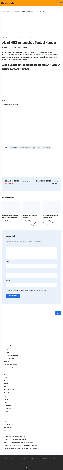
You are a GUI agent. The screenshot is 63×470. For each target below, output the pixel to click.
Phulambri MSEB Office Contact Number (18, 181)
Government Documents (10, 364)
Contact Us (13, 458)
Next (54, 186)
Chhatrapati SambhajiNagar (26, 38)
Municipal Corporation (9, 389)
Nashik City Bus (8, 393)
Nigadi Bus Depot (8, 396)
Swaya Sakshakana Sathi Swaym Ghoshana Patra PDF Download (20, 448)
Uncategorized (8, 427)
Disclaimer (22, 458)
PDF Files (6, 399)
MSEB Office (5, 38)
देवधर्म (5, 430)
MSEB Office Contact (44, 148)
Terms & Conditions (45, 458)
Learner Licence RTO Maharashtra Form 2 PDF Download (18, 442)
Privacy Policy (32, 458)
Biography (6, 352)
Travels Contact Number (10, 424)
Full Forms (6, 361)
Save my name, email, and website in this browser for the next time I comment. (27, 290)
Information (7, 371)
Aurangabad (14, 38)
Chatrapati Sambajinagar (27, 148)
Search (58, 313)
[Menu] (61, 3)
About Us (4, 458)
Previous (10, 183)
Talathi (5, 421)
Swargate (6, 418)
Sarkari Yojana (7, 415)
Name (7, 261)
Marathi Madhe (7, 3)
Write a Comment (22, 47)
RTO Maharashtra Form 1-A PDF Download (15, 439)
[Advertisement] (31, 25)
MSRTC (5, 386)
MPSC (5, 380)
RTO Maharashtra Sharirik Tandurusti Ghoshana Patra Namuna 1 (20, 445)
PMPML (5, 402)
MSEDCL (8, 55)
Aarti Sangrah (7, 346)
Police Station (7, 408)
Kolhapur (6, 377)
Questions (56, 458)
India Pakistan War (9, 368)
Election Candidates (9, 358)
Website (8, 280)
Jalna (12, 223)
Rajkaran (6, 411)
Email (7, 271)
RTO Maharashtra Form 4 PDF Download (14, 436)
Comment (8, 245)
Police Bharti (7, 405)
